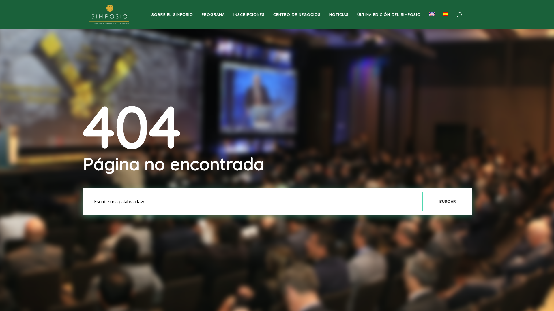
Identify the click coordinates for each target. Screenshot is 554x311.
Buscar (447, 201)
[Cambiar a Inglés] (432, 14)
